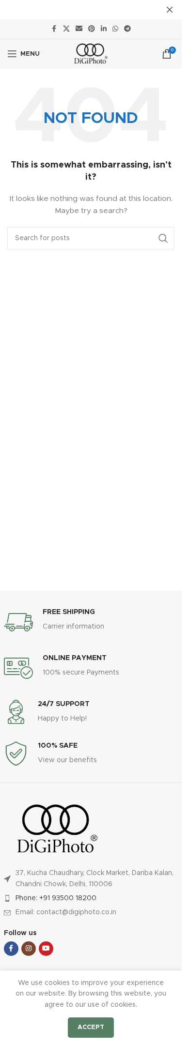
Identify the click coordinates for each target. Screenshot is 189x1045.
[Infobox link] (91, 622)
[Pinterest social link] (91, 29)
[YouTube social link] (46, 948)
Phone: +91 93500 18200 (56, 898)
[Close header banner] (170, 9)
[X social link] (66, 29)
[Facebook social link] (54, 29)
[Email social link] (79, 29)
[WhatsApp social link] (115, 29)
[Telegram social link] (127, 29)
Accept (91, 1027)
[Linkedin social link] (104, 29)
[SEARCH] (163, 238)
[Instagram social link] (28, 948)
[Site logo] (91, 53)
